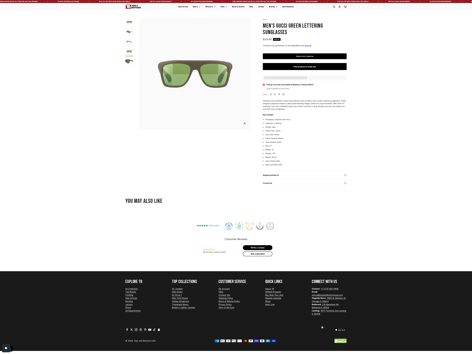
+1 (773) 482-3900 (330, 289)
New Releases (288, 7)
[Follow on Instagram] (136, 329)
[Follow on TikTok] (154, 329)
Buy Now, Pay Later (274, 295)
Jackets (129, 304)
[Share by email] (283, 94)
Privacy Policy (225, 304)
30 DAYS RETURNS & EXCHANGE (53, 1)
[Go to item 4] (129, 52)
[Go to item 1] (129, 22)
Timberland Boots (180, 304)
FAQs (221, 292)
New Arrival (183, 7)
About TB (269, 289)
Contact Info (224, 295)
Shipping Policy (226, 298)
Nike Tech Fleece (180, 298)
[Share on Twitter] (275, 94)
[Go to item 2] (129, 32)
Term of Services (226, 307)
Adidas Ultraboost (180, 301)
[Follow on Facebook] (127, 329)
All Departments (132, 310)
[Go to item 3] (129, 42)
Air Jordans (177, 289)
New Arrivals (131, 298)
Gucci (265, 19)
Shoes (128, 307)
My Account (224, 289)
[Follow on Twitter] (131, 329)
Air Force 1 (177, 295)
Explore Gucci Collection (304, 56)
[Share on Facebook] (271, 94)
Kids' (223, 7)
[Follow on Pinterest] (145, 329)
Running (129, 301)
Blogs (267, 301)
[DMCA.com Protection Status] (340, 341)
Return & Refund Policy (229, 301)
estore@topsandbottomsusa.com (327, 295)
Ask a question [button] (258, 254)
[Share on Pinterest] (279, 94)
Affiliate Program (273, 292)
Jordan (261, 7)
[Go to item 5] (129, 61)
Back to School (238, 7)
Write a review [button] (258, 247)
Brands (272, 7)
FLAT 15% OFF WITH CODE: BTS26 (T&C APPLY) (99, 1)
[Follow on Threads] (140, 329)
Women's (209, 7)
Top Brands (130, 292)
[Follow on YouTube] (149, 329)
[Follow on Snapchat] (159, 329)
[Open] (6, 348)
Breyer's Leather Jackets (183, 307)
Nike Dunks (177, 292)
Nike (251, 7)
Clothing (129, 295)
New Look (270, 304)
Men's (195, 7)
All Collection (131, 289)
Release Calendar (273, 298)
